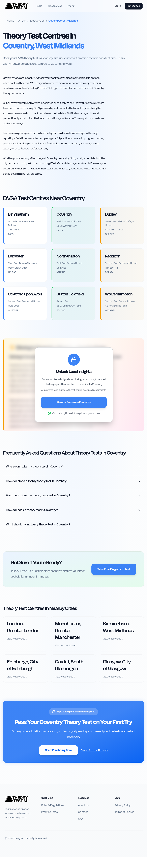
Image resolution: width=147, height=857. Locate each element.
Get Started (134, 6)
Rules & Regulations (52, 805)
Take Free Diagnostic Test (113, 569)
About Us (83, 805)
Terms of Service (124, 812)
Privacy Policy (122, 805)
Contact (83, 812)
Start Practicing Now (58, 750)
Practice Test (55, 6)
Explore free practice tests (94, 750)
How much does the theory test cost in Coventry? (38, 495)
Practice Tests (49, 812)
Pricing (71, 6)
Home (10, 21)
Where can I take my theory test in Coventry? (35, 466)
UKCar (22, 21)
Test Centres (37, 21)
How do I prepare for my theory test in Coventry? (37, 481)
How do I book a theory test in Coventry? (32, 510)
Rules (39, 6)
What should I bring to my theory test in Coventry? (38, 524)
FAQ (80, 819)
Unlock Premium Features (74, 402)
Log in (118, 6)
